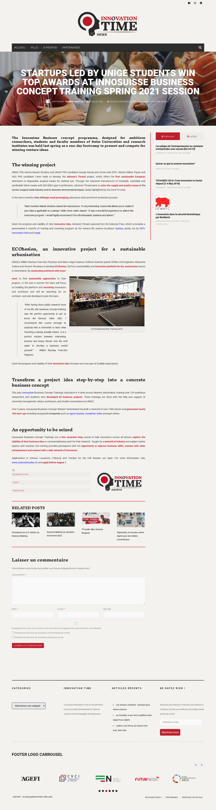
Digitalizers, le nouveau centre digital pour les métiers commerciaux (130, 536)
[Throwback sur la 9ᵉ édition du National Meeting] (26, 517)
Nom (15, 609)
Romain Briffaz (74, 101)
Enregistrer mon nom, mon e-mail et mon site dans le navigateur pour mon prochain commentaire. (56, 628)
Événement (136, 101)
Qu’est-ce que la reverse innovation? (175, 163)
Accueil (19, 47)
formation (18, 490)
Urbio (99, 413)
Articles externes (119, 101)
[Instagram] (195, 3)
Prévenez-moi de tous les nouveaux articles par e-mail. (39, 637)
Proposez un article (192, 797)
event (16, 482)
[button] (201, 764)
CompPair (90, 413)
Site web (107, 609)
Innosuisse (28, 392)
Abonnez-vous (170, 732)
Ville (34, 47)
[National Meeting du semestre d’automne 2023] (61, 517)
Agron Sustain (76, 413)
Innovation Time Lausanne (179, 153)
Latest (193, 136)
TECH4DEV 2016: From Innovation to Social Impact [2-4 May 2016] (179, 182)
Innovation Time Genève (156, 101)
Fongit (37, 232)
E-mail (61, 609)
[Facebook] (189, 3)
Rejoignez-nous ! (153, 797)
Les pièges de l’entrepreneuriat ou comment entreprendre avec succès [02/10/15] (179, 147)
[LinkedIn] (201, 3)
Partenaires (71, 47)
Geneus (119, 228)
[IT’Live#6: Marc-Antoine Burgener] (96, 516)
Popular (168, 136)
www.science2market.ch (25, 462)
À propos (50, 47)
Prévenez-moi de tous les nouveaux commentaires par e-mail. (42, 633)
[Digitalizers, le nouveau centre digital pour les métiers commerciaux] (131, 517)
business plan (20, 474)
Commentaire (19, 575)
